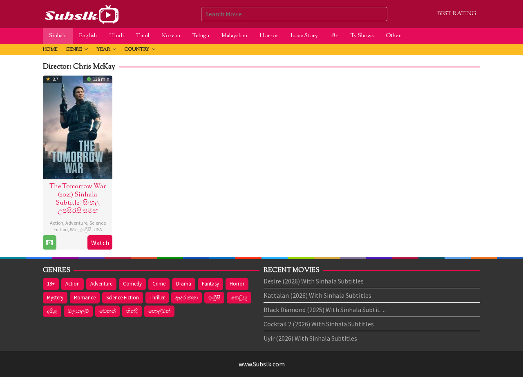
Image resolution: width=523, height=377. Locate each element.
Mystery (55, 297)
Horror (237, 283)
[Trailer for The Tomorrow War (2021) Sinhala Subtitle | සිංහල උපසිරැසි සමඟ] (49, 242)
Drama (183, 283)
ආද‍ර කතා (186, 297)
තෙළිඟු (239, 297)
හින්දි (132, 311)
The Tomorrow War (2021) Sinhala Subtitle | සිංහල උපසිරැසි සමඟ (77, 199)
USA (98, 229)
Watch (100, 243)
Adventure (76, 223)
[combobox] (294, 14)
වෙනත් (107, 311)
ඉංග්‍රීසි (86, 229)
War (74, 229)
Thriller (157, 297)
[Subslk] (81, 13)
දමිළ (52, 311)
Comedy (132, 283)
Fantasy (210, 283)
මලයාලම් (78, 311)
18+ (51, 283)
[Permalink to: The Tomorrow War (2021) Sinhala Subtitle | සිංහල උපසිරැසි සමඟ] (77, 126)
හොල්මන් (159, 311)
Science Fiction (122, 297)
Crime (158, 283)
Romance (85, 297)
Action (56, 223)
